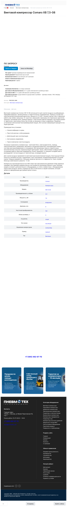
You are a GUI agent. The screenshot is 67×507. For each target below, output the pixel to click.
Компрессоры (49, 185)
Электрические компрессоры (51, 411)
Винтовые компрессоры (16, 102)
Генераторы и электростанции (51, 413)
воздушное (48, 202)
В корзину (30, 504)
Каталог (45, 440)
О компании (46, 443)
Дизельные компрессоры (50, 409)
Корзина (45, 469)
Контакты (45, 441)
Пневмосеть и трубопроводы (51, 428)
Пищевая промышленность (50, 451)
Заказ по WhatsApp (26, 68)
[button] (6, 8)
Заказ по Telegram (11, 68)
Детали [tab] (13, 109)
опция (47, 219)
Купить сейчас (59, 504)
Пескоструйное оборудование (51, 424)
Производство (47, 453)
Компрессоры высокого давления (52, 420)
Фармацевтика (47, 459)
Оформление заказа (48, 471)
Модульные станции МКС (50, 422)
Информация (46, 438)
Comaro (47, 181)
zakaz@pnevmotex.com (10, 424)
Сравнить (45, 474)
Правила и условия (48, 478)
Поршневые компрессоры (50, 407)
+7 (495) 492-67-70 (33, 357)
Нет (46, 211)
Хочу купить (46, 472)
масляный (48, 223)
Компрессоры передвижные (51, 417)
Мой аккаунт (46, 467)
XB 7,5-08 (48, 189)
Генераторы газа (48, 418)
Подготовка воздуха (48, 426)
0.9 (46, 194)
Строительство (47, 455)
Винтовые (48, 236)
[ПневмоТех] (12, 5)
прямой (47, 232)
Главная (45, 436)
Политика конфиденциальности (52, 476)
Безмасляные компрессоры (51, 415)
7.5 (46, 198)
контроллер (48, 227)
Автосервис (46, 457)
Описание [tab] (7, 109)
